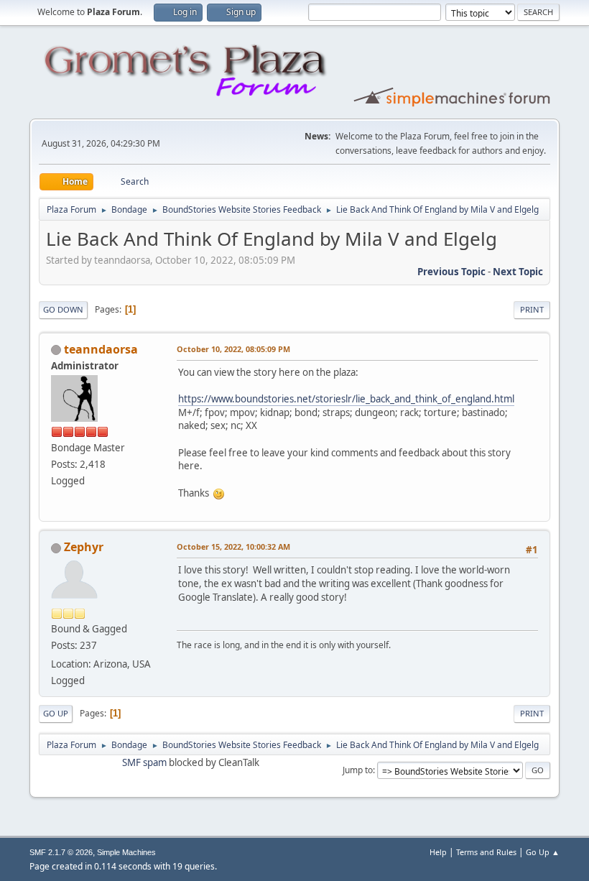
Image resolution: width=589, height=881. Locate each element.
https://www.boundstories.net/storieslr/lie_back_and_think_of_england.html (346, 398)
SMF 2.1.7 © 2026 (61, 852)
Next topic (518, 271)
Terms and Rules (486, 852)
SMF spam (144, 762)
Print (532, 309)
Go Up (55, 713)
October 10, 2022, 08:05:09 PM (233, 348)
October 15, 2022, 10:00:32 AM (233, 546)
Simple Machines (126, 852)
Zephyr (83, 547)
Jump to (358, 770)
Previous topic (451, 271)
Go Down (63, 309)
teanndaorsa (101, 349)
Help (438, 852)
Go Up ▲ (543, 852)
